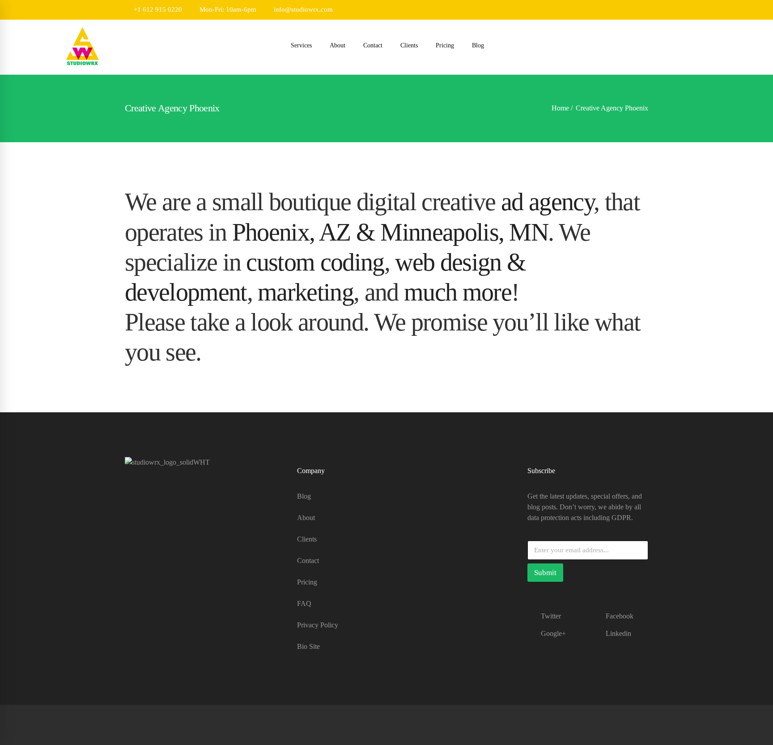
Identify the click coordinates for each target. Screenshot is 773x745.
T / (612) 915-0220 (152, 547)
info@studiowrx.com (302, 9)
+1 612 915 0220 (157, 9)
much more (457, 292)
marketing (305, 292)
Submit (545, 572)
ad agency (547, 202)
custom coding (315, 262)
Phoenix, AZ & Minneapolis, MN (390, 232)
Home (560, 108)
